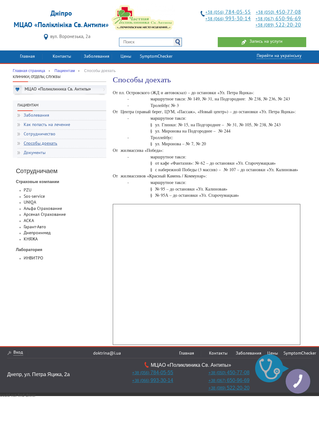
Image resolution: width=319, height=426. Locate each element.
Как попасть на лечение (47, 125)
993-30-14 (228, 19)
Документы (34, 153)
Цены (126, 57)
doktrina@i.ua (107, 353)
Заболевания (96, 57)
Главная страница (29, 71)
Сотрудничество (39, 134)
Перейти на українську (279, 56)
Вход (18, 353)
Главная (27, 57)
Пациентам (65, 71)
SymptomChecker (156, 57)
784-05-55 (228, 12)
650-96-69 (278, 19)
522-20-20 (278, 25)
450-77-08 (278, 12)
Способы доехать (40, 144)
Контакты (62, 57)
